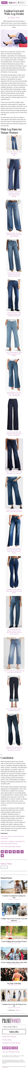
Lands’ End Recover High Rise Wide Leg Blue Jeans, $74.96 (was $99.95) (14, 314)
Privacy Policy (7, 1040)
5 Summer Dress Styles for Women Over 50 (14, 1005)
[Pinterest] (16, 1047)
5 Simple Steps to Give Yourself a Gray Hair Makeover (14, 919)
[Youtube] (10, 1047)
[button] (2, 851)
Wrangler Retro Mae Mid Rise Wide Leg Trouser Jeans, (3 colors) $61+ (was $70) (14, 748)
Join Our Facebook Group (11, 1052)
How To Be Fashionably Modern (11, 846)
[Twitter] (6, 1047)
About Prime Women (9, 1036)
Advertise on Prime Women (11, 1043)
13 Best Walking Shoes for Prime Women (14, 941)
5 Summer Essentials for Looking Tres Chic (14, 897)
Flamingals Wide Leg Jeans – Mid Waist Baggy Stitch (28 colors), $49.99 (14, 234)
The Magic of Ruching (14, 983)
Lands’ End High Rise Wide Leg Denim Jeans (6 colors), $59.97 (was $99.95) (14, 433)
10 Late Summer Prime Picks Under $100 (14, 962)
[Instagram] (13, 1047)
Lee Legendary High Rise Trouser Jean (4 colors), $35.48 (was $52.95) (14, 274)
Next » (18, 1010)
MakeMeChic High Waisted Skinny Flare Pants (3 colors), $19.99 (14, 591)
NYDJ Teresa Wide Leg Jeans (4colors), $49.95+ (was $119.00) (14, 354)
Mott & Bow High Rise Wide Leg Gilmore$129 (14, 153)
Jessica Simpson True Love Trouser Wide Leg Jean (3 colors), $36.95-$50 (14, 393)
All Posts (4, 867)
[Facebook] (3, 1047)
